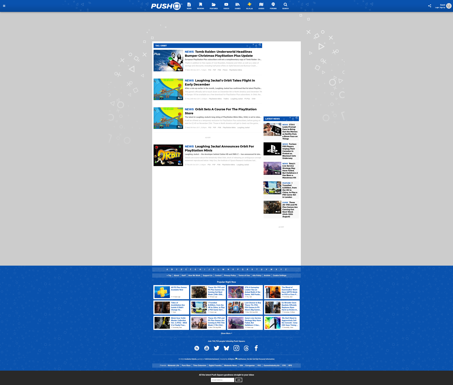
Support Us (207, 275)
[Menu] (4, 6)
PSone (225, 70)
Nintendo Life (173, 365)
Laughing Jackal (237, 99)
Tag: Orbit (161, 45)
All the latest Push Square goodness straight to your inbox (226, 375)
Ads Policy (256, 275)
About (176, 275)
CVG (284, 365)
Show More (226, 333)
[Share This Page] (430, 6)
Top (169, 275)
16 (278, 134)
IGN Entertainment (212, 359)
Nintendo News (230, 365)
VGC (259, 365)
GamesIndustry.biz (272, 365)
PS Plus (247, 99)
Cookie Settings (279, 275)
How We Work (194, 275)
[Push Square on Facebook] (256, 348)
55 (278, 173)
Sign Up (442, 7)
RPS (290, 365)
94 (278, 153)
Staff (184, 275)
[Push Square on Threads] (246, 348)
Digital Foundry (215, 365)
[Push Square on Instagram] (236, 348)
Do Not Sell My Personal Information (261, 359)
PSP (214, 70)
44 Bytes (231, 359)
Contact (218, 275)
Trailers (226, 99)
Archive (267, 275)
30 (278, 192)
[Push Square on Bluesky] (226, 348)
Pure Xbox (186, 365)
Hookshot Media (190, 359)
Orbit (253, 99)
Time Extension (199, 365)
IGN (241, 365)
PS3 (209, 70)
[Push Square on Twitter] (216, 348)
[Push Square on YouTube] (206, 348)
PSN (219, 70)
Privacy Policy (230, 275)
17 (279, 212)
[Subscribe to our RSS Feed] (196, 348)
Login (437, 7)
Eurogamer (250, 365)
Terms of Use (244, 275)
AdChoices (242, 359)
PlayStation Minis (235, 70)
